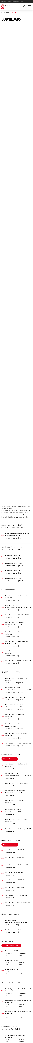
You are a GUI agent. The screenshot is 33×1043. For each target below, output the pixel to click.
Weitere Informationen (9, 759)
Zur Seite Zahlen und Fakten (11, 945)
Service (21, 1)
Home (3, 12)
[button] (30, 6)
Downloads (3, 1)
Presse (9, 1)
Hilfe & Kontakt (15, 1)
